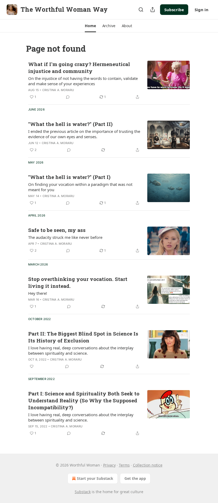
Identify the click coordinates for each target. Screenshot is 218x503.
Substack (83, 491)
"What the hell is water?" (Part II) (70, 124)
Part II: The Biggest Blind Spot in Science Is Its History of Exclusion (83, 337)
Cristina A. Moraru (58, 90)
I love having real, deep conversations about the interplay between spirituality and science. (80, 350)
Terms (124, 465)
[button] (90, 25)
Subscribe (174, 9)
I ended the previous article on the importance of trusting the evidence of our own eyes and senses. (84, 134)
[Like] (31, 366)
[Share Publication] (152, 9)
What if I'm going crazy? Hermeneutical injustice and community (79, 67)
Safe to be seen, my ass (57, 230)
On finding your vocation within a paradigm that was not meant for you (80, 187)
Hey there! (37, 293)
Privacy (109, 465)
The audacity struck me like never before (65, 237)
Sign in (201, 9)
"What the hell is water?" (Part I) (69, 177)
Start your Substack (95, 478)
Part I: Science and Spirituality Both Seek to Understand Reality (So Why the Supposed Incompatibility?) (83, 400)
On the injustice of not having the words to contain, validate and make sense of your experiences (83, 81)
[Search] (141, 9)
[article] (109, 80)
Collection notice (147, 465)
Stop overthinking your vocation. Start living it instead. (77, 282)
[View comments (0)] (67, 97)
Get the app (135, 478)
